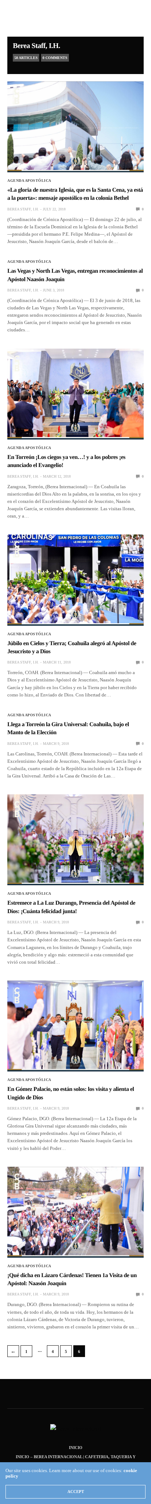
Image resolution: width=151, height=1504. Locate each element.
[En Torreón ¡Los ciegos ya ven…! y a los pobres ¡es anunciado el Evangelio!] (75, 394)
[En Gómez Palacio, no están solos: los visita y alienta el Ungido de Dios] (75, 1026)
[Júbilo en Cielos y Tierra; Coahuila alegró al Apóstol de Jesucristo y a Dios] (75, 579)
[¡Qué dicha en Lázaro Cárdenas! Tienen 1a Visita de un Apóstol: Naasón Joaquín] (75, 1212)
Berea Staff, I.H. (36, 46)
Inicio (75, 1447)
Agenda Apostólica (29, 181)
